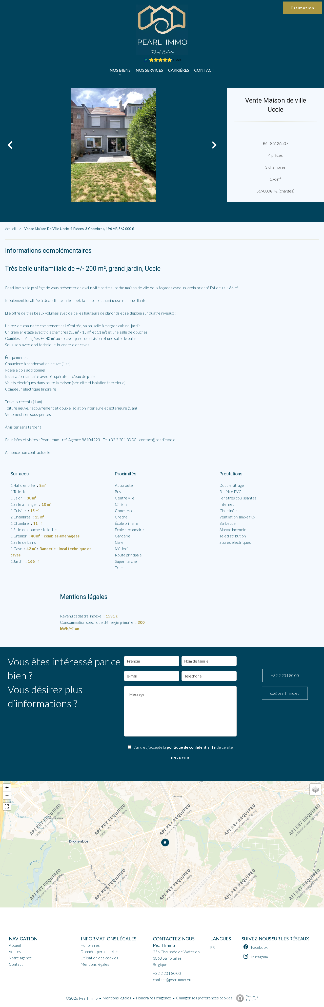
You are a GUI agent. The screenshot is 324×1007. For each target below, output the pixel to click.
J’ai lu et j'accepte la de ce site (183, 747)
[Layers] (315, 789)
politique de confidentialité (191, 747)
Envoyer (180, 758)
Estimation (302, 7)
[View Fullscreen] (7, 806)
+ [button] (7, 787)
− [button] (7, 795)
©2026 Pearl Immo (82, 998)
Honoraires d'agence (153, 998)
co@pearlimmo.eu (284, 693)
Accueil (10, 228)
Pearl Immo (164, 945)
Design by (252, 998)
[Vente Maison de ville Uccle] (113, 145)
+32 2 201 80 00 (285, 675)
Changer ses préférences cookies (204, 998)
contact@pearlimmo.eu (172, 979)
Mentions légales (117, 998)
